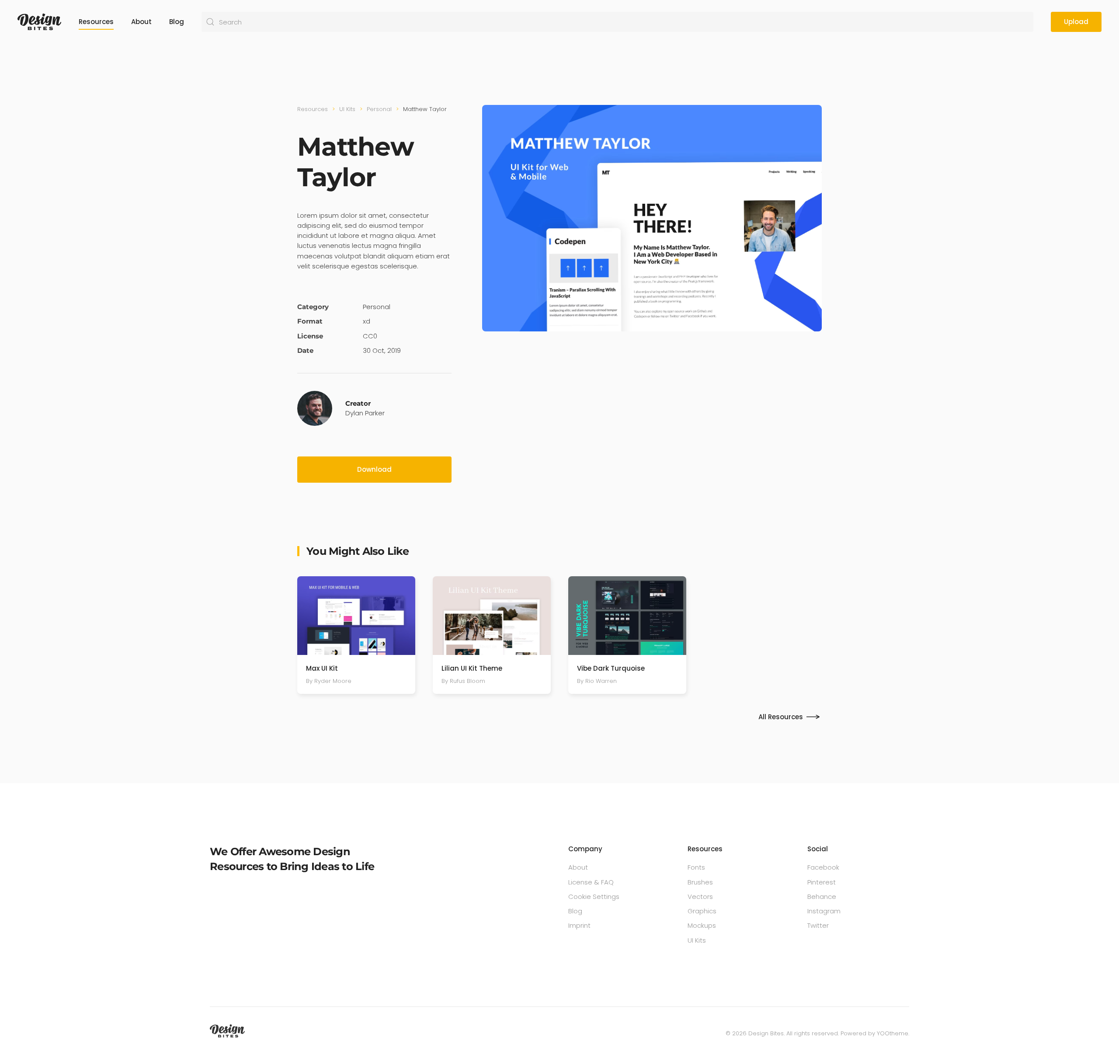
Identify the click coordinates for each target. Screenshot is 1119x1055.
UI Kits (697, 940)
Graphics (702, 911)
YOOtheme (892, 1033)
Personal (376, 306)
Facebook (823, 867)
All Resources (780, 716)
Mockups (702, 925)
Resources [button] (96, 21)
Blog (176, 21)
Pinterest (821, 882)
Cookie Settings (593, 896)
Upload (1076, 21)
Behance (821, 896)
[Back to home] (39, 21)
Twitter (818, 925)
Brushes (700, 882)
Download (374, 469)
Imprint (579, 925)
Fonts (696, 867)
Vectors (700, 896)
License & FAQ (591, 882)
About (141, 21)
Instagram (824, 911)
